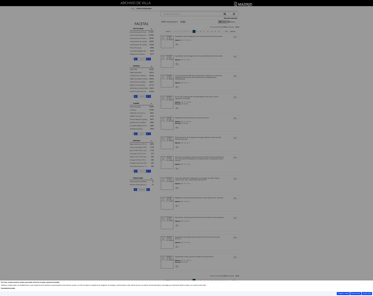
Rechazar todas (355, 293)
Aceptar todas (367, 293)
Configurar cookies (343, 293)
